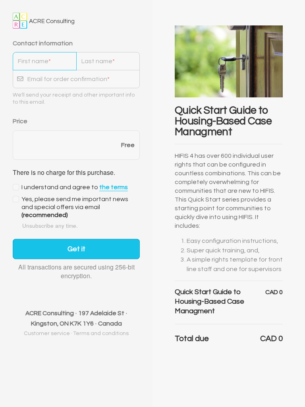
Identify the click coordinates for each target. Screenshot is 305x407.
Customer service (47, 333)
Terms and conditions (101, 333)
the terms (113, 187)
